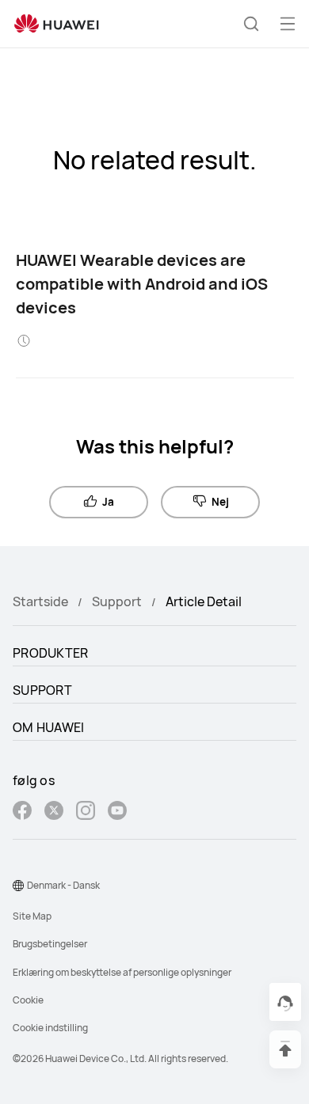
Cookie (28, 1000)
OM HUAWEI (49, 727)
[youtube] (117, 812)
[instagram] (85, 812)
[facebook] (22, 812)
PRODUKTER (51, 653)
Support (117, 601)
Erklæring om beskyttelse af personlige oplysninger (122, 972)
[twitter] (53, 812)
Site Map (32, 916)
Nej (220, 502)
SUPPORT (42, 690)
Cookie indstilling (50, 1027)
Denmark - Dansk (63, 885)
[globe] (18, 885)
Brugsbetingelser (50, 943)
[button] (251, 23)
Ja (108, 502)
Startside (40, 601)
